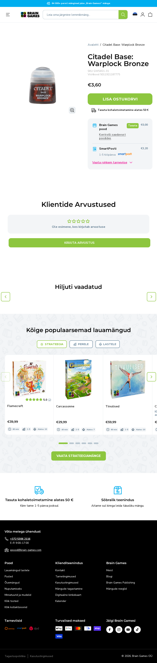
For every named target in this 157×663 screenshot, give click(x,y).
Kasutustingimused (66, 582)
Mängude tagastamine (69, 589)
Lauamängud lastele (17, 570)
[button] (151, 376)
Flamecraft (15, 406)
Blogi (109, 576)
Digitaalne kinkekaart (68, 595)
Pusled (9, 576)
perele (83, 344)
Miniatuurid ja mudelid (18, 595)
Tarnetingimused (65, 576)
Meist (109, 570)
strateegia (54, 344)
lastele (109, 344)
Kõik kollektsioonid (16, 607)
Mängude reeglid (116, 589)
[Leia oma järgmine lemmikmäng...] (123, 14)
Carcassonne (65, 406)
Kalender (60, 601)
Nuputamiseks (13, 589)
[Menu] (9, 14)
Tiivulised (112, 406)
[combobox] (85, 14)
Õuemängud (12, 582)
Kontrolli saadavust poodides (112, 136)
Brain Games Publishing (120, 582)
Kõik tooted (11, 601)
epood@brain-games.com (25, 550)
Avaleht (93, 45)
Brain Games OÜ (142, 656)
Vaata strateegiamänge (78, 456)
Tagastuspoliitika (15, 656)
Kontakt (60, 570)
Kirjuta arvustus (79, 243)
